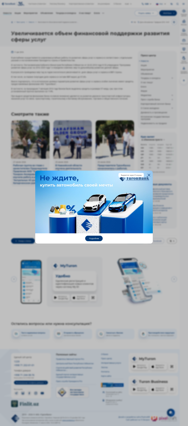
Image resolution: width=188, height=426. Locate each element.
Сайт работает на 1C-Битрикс (138, 420)
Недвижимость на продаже (154, 123)
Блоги (97, 13)
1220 (17, 361)
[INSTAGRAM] (35, 393)
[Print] (174, 22)
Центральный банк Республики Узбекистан (75, 363)
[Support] (171, 412)
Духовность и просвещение (154, 112)
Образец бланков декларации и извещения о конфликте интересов (160, 208)
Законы (104, 367)
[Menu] (183, 4)
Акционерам (104, 4)
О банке (117, 4)
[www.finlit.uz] (31, 403)
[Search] (177, 4)
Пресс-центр (21, 22)
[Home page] (12, 22)
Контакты (105, 371)
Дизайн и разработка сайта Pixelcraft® (134, 417)
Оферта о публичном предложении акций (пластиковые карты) (158, 219)
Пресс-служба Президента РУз (69, 381)
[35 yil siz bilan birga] (13, 4)
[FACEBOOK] (29, 393)
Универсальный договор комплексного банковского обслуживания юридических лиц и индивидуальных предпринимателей (161, 194)
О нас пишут (85, 13)
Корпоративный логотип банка (156, 104)
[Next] (174, 279)
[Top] (183, 80)
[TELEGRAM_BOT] (23, 393)
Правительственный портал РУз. (70, 359)
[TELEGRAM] (16, 393)
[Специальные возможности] (171, 4)
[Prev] (14, 279)
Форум (144, 91)
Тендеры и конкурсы (66, 13)
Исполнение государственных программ (155, 117)
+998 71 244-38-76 (24, 375)
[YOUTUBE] (42, 393)
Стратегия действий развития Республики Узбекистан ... (74, 368)
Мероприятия (30, 13)
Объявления (46, 13)
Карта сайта (106, 376)
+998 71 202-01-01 (24, 365)
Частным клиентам (37, 4)
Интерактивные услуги (111, 363)
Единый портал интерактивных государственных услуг (69, 375)
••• (103, 13)
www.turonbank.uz (68, 420)
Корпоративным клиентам (81, 4)
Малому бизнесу (57, 4)
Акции (18, 13)
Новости (7, 13)
